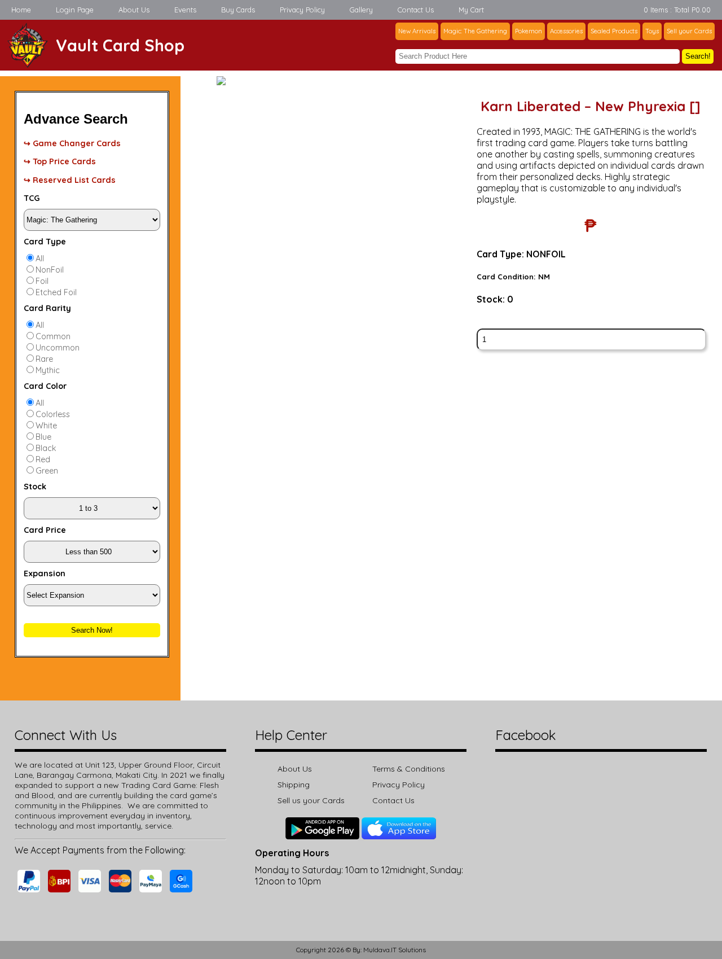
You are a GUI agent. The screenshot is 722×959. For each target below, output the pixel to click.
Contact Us (416, 9)
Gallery (361, 9)
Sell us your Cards (311, 800)
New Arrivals (416, 31)
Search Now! (92, 630)
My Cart (471, 9)
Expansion (44, 573)
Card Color (45, 386)
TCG (31, 198)
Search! (698, 56)
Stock (35, 486)
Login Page (75, 9)
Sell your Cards (689, 31)
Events (185, 9)
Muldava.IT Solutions (394, 949)
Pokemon (528, 31)
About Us (133, 9)
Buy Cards (238, 9)
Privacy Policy (302, 9)
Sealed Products (614, 31)
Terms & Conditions (408, 769)
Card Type (45, 242)
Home (21, 9)
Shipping (294, 785)
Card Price (45, 530)
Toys (652, 31)
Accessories (566, 31)
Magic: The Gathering (475, 31)
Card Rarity (47, 308)
